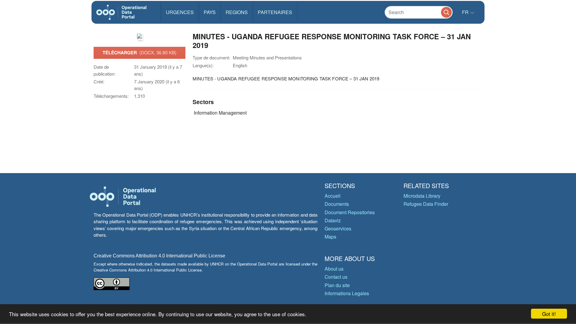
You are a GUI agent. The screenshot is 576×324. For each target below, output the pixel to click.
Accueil (332, 195)
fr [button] (466, 12)
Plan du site (337, 285)
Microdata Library (422, 195)
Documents (337, 203)
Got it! (549, 313)
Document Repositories (350, 212)
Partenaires (275, 12)
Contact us (336, 276)
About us (334, 268)
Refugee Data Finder (426, 203)
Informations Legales (347, 293)
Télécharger (139, 52)
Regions (237, 12)
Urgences (180, 12)
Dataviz (333, 220)
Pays (210, 12)
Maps (330, 236)
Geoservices (338, 228)
